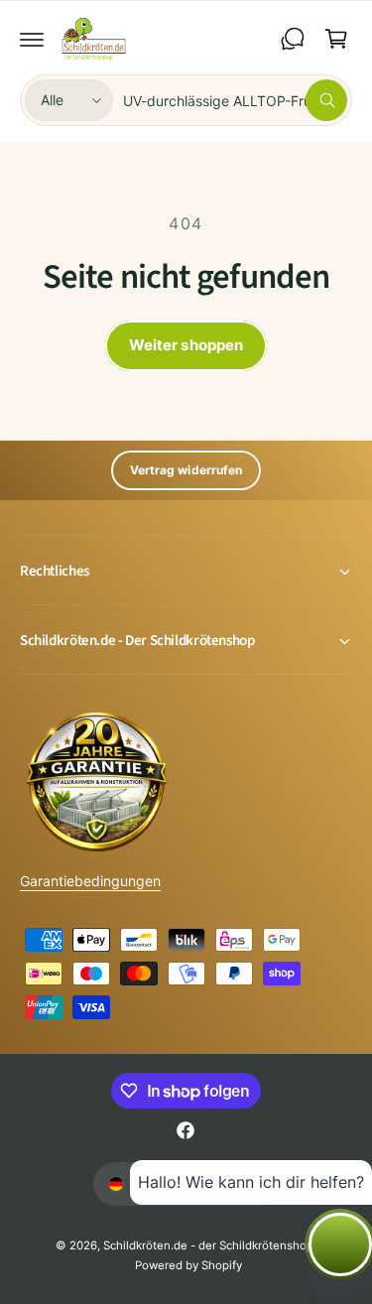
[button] (32, 39)
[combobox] (235, 100)
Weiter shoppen (186, 344)
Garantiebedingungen (90, 880)
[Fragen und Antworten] (292, 39)
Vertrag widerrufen (186, 469)
